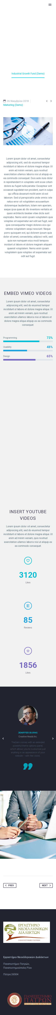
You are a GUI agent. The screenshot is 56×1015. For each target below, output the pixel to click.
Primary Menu (50, 4)
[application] (28, 131)
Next (45, 885)
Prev (11, 885)
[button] (28, 131)
